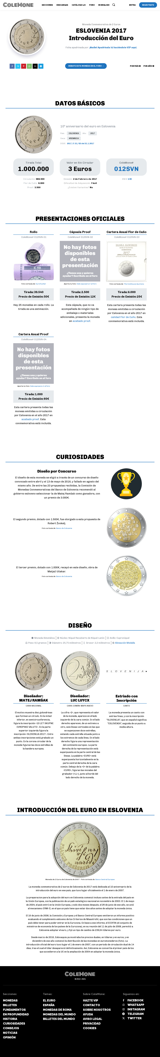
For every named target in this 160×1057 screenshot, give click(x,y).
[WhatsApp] (29, 66)
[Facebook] (12, 66)
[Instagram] (123, 1009)
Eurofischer (41, 284)
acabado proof (81, 321)
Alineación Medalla (125, 642)
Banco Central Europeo (105, 879)
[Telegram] (40, 66)
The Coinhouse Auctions (134, 284)
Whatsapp (136, 1005)
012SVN (126, 169)
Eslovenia (74, 133)
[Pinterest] (23, 66)
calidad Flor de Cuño (123, 317)
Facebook (136, 1000)
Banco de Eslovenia (64, 528)
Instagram (136, 1009)
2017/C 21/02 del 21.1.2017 (80, 143)
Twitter (135, 1018)
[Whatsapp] (123, 1004)
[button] (113, 4)
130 (130, 179)
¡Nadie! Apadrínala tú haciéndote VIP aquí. (113, 47)
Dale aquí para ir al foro (86, 284)
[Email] (35, 66)
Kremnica (74, 138)
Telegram (136, 1014)
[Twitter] (17, 66)
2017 (92, 133)
